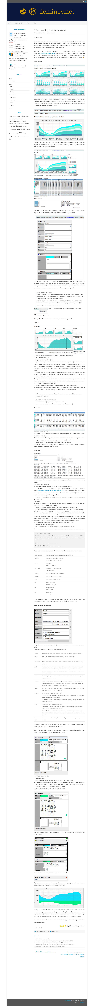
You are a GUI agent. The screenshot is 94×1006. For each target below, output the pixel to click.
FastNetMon (13, 97)
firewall (24, 121)
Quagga (17, 133)
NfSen (37, 931)
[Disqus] (59, 978)
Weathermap (26, 136)
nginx (10, 133)
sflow (21, 133)
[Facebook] (82, 1)
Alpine (10, 116)
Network (53, 931)
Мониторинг (19, 23)
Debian (12, 89)
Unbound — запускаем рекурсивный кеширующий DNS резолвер (18, 67)
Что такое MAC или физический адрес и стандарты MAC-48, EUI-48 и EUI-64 (18, 60)
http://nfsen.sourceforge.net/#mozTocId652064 (51, 490)
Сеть (28, 23)
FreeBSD (11, 123)
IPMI (28, 123)
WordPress (82, 1002)
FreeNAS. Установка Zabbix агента (46, 952)
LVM (24, 126)
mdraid (10, 129)
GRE (19, 123)
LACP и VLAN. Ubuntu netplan (16, 51)
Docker (14, 119)
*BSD (35, 23)
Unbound (21, 136)
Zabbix (12, 105)
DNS (10, 119)
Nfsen (57, 931)
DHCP (27, 116)
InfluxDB (22, 123)
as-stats (14, 116)
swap (25, 133)
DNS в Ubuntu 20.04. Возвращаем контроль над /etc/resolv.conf (20, 35)
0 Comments (51, 33)
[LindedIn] (83, 1)
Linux (9, 23)
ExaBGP (21, 118)
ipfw (26, 123)
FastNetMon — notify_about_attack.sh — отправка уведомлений (20, 46)
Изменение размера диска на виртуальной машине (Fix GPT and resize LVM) (72, 954)
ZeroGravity (68, 1000)
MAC (26, 126)
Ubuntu (12, 92)
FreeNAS (12, 81)
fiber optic (19, 121)
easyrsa (17, 118)
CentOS (12, 86)
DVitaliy (37, 33)
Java (9, 126)
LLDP (21, 126)
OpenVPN (13, 133)
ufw (18, 136)
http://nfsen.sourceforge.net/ (47, 53)
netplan (14, 129)
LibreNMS (12, 100)
